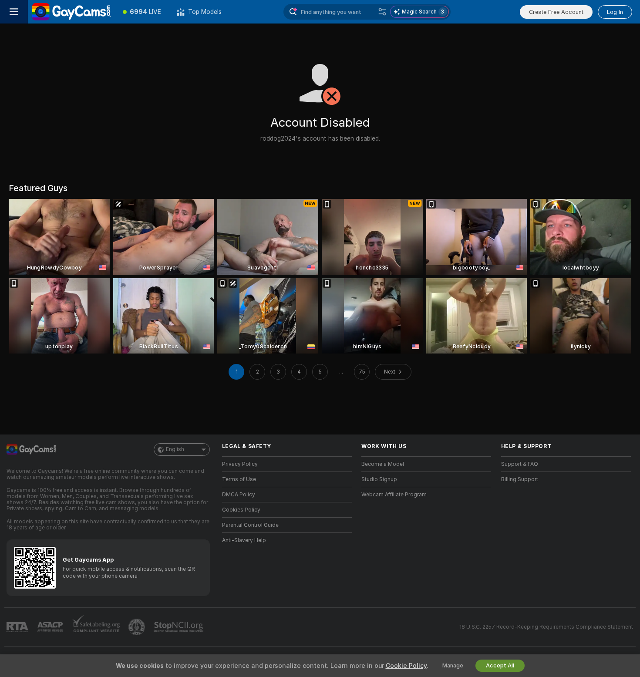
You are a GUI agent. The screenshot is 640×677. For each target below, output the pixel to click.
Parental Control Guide (250, 525)
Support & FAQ (519, 464)
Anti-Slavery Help (244, 540)
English (175, 449)
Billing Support (519, 479)
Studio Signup (379, 479)
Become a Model (382, 464)
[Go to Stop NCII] (179, 627)
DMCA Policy (238, 495)
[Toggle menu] (14, 12)
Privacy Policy (240, 464)
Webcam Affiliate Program (394, 495)
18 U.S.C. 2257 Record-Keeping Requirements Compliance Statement (546, 627)
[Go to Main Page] (71, 12)
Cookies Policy (241, 510)
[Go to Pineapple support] (137, 627)
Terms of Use (239, 479)
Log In (615, 12)
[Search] (382, 12)
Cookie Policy (406, 665)
